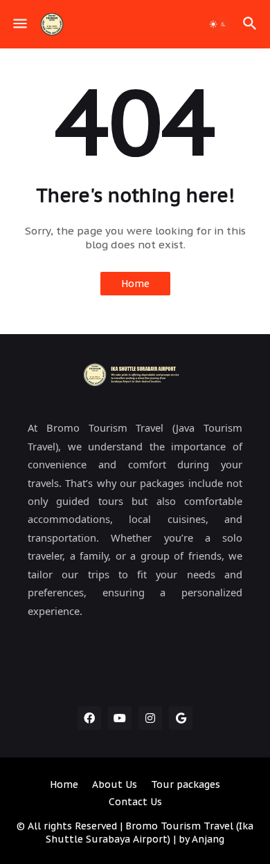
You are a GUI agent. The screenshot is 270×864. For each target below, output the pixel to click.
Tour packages (185, 784)
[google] (180, 718)
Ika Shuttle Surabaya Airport (149, 833)
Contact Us (135, 802)
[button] (19, 24)
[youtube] (120, 718)
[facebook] (89, 718)
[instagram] (150, 718)
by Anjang (200, 839)
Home (135, 283)
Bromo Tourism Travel (179, 826)
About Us (114, 784)
